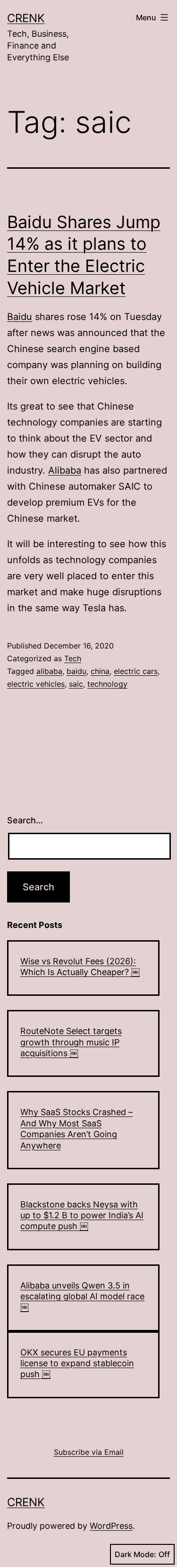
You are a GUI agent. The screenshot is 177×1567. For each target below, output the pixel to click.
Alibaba (64, 470)
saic (76, 684)
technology (107, 684)
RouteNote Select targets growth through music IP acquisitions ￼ (71, 1042)
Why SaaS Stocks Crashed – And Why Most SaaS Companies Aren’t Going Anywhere (76, 1128)
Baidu (19, 316)
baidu (76, 671)
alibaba (49, 671)
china (100, 671)
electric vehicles (36, 684)
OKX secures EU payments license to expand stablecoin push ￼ (77, 1363)
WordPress (111, 1526)
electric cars (136, 671)
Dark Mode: (135, 1554)
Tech (72, 658)
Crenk (26, 18)
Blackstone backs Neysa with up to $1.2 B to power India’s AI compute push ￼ (81, 1215)
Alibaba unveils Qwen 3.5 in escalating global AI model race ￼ (82, 1296)
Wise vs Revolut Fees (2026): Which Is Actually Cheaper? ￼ (80, 966)
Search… (25, 820)
